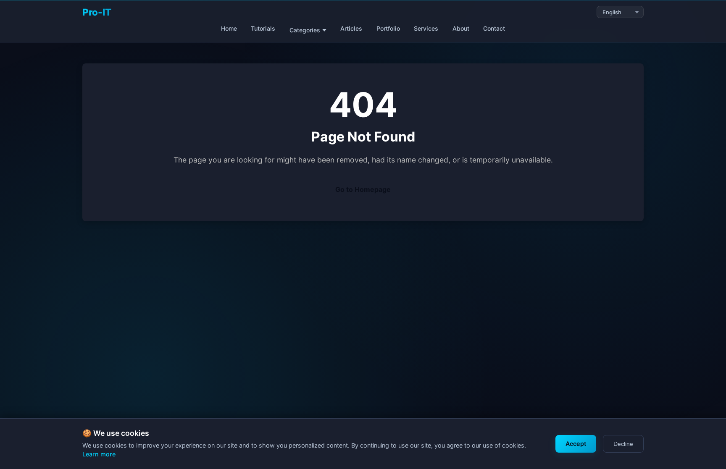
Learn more (99, 454)
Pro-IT (96, 12)
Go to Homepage (363, 189)
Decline (623, 443)
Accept (576, 443)
